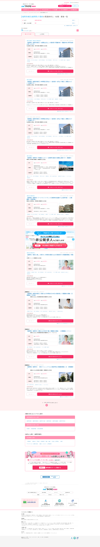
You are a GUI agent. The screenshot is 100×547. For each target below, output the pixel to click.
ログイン (75, 5)
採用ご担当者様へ (66, 2)
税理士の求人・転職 (62, 528)
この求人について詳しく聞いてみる (56, 71)
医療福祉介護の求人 (47, 516)
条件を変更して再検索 (51, 477)
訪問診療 (49, 443)
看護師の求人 (24, 529)
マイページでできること (75, 2)
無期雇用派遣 (46, 529)
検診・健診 (48, 441)
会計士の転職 (57, 528)
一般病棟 (29, 441)
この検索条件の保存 (68, 25)
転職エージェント (44, 528)
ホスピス (45, 443)
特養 (61, 441)
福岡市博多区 (36, 421)
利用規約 (38, 494)
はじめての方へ (46, 9)
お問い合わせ (50, 494)
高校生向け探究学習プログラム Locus (32, 519)
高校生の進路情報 (23, 519)
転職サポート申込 (62, 494)
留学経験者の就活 (28, 515)
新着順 (42, 34)
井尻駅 (28, 428)
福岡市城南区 (55, 421)
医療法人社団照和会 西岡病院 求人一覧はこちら (66, 226)
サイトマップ (55, 492)
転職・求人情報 (45, 515)
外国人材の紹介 (62, 529)
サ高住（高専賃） (55, 441)
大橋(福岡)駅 (33, 428)
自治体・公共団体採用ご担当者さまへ (32, 492)
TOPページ (27, 9)
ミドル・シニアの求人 (71, 515)
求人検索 (55, 9)
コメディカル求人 (29, 529)
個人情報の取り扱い (67, 492)
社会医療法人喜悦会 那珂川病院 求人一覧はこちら (65, 73)
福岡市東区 (29, 421)
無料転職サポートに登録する (50, 467)
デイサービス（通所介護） (32, 443)
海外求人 (50, 515)
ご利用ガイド (36, 9)
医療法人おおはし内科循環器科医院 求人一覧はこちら (65, 323)
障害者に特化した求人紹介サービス (27, 516)
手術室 (38, 441)
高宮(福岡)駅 (40, 428)
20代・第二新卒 (35, 528)
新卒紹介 (40, 528)
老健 (41, 443)
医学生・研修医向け (39, 515)
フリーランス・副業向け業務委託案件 (38, 516)
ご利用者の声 (65, 9)
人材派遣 (22, 528)
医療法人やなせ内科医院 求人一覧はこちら (67, 396)
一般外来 (34, 441)
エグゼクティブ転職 (51, 528)
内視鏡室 (43, 441)
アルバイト (62, 515)
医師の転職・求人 (35, 529)
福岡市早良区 (62, 421)
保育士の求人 (41, 529)
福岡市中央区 (42, 421)
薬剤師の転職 (72, 528)
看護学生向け (33, 515)
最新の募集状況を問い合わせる (56, 320)
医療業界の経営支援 (55, 529)
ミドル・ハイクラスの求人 (56, 515)
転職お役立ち (74, 9)
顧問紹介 (68, 528)
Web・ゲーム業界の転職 (28, 528)
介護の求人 (50, 529)
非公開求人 (27, 30)
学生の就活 (22, 515)
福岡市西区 (49, 421)
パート (66, 515)
